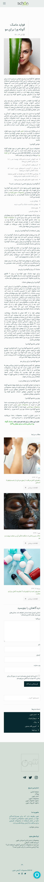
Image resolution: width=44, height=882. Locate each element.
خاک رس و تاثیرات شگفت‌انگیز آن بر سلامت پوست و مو (22, 537)
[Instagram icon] (22, 874)
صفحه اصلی (35, 791)
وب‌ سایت (37, 665)
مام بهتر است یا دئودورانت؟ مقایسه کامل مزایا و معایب (24, 592)
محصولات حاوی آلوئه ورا (16, 192)
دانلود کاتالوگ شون (32, 800)
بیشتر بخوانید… (33, 827)
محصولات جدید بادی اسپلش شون (27, 840)
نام (39, 645)
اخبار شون (33, 714)
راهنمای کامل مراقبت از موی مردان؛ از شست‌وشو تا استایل (23, 481)
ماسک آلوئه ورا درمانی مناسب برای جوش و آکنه (19, 422)
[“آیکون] (36, 778)
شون (21, 131)
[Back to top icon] (22, 864)
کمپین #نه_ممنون (31, 726)
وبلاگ (37, 794)
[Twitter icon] (25, 874)
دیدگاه (37, 619)
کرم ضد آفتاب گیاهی (32, 842)
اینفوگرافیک (32, 718)
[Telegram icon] (19, 874)
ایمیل (38, 655)
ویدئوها (34, 730)
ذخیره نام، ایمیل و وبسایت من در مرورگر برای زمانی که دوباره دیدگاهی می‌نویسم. (23, 677)
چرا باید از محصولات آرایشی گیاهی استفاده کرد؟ (22, 844)
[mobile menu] (4, 4)
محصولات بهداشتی (33, 407)
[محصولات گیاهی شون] (23, 3)
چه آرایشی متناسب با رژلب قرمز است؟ (26, 847)
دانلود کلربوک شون (32, 803)
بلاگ (35, 722)
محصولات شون (23, 404)
